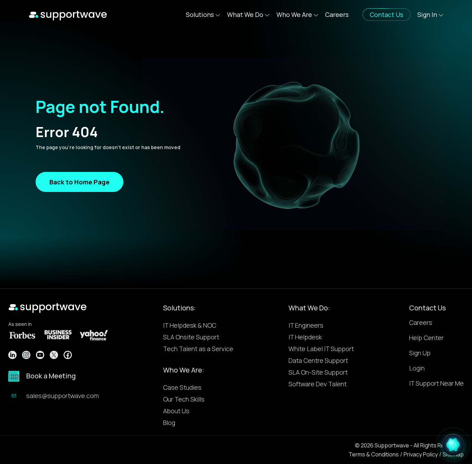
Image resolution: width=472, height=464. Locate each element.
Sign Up (420, 353)
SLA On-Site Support (318, 372)
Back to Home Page (79, 182)
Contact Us (427, 307)
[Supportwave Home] (68, 14)
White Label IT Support (321, 349)
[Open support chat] (453, 443)
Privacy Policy (421, 454)
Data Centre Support (318, 360)
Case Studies (182, 387)
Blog (169, 422)
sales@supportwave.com (62, 396)
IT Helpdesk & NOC (189, 325)
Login (417, 368)
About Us (176, 411)
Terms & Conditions (374, 454)
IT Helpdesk (305, 337)
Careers (337, 14)
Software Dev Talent (318, 384)
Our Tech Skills (184, 399)
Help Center (426, 338)
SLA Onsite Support (191, 337)
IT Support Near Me (436, 383)
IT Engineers (306, 325)
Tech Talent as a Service (198, 349)
